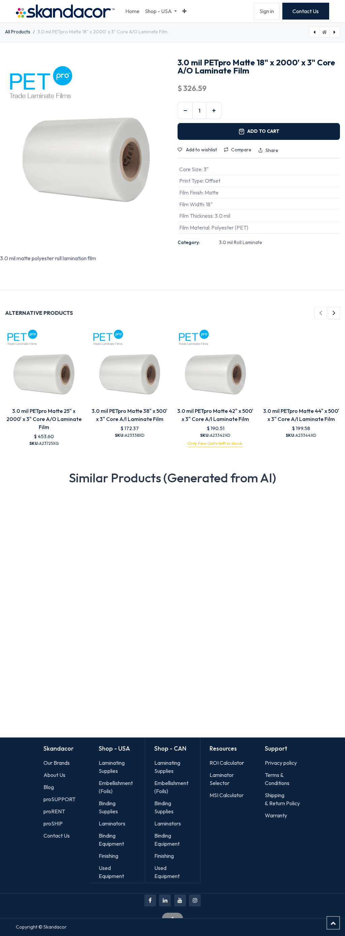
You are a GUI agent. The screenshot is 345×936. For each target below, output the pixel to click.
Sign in (266, 11)
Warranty (276, 815)
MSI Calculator (227, 795)
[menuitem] (132, 11)
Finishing (108, 855)
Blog (48, 787)
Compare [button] (241, 150)
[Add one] (214, 110)
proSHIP (53, 823)
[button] (321, 313)
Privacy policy (281, 762)
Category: (189, 242)
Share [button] (271, 150)
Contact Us (305, 11)
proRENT (54, 811)
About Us (54, 775)
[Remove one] (185, 110)
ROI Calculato (226, 762)
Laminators (112, 823)
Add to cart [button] (263, 131)
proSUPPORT (59, 799)
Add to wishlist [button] (201, 150)
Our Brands (56, 762)
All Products (17, 32)
